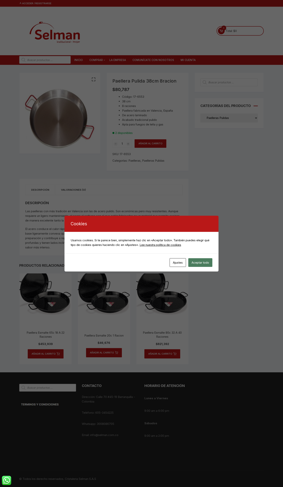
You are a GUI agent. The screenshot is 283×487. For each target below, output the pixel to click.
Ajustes (178, 262)
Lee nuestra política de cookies (160, 245)
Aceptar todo (200, 262)
